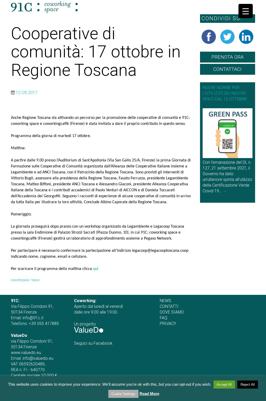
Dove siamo (172, 312)
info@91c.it (33, 317)
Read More (149, 393)
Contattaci (227, 69)
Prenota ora (227, 57)
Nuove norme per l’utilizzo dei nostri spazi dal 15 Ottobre (225, 93)
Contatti (169, 306)
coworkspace (20, 280)
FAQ (163, 317)
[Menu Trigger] (245, 11)
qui (95, 269)
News (35, 280)
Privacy (168, 323)
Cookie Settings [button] (123, 394)
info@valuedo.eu (38, 358)
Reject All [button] (248, 384)
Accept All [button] (224, 384)
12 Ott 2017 (26, 92)
